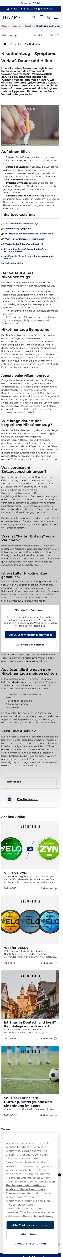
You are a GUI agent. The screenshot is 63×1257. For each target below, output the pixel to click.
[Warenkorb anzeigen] (49, 17)
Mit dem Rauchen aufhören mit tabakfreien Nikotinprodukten (26, 250)
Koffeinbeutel (34, 661)
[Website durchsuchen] (33, 17)
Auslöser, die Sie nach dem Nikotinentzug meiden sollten (29, 257)
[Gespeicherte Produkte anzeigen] (41, 17)
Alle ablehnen (30, 1234)
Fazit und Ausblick (14, 263)
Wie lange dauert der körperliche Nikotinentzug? (29, 234)
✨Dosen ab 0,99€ (29, 3)
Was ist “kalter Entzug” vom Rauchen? (24, 244)
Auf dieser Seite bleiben (30, 644)
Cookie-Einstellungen (30, 1243)
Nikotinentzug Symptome (18, 229)
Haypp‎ (5, 26)
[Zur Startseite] (14, 17)
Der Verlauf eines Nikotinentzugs (21, 223)
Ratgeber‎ (28, 26)
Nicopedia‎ (16, 26)
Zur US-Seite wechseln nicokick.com (30, 634)
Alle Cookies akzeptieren (30, 1225)
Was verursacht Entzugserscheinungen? (25, 239)
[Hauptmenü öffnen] (56, 17)
